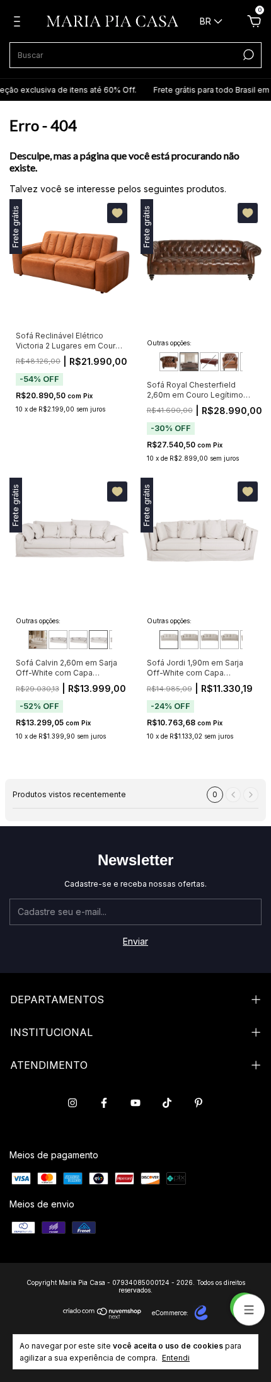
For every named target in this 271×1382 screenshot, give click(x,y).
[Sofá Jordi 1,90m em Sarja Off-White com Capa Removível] (168, 639)
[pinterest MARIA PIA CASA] (198, 1103)
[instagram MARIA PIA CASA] (72, 1103)
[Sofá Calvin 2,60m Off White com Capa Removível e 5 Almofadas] (98, 639)
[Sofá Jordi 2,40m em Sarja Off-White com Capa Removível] (229, 639)
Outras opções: (169, 343)
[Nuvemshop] (102, 1315)
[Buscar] (247, 55)
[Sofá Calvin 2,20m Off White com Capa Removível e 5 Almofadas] (58, 639)
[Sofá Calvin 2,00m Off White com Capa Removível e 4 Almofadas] (37, 639)
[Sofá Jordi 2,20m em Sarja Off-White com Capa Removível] (209, 639)
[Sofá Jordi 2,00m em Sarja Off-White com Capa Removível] (189, 639)
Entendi (176, 1357)
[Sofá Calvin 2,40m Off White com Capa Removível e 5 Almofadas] (78, 639)
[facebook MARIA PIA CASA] (104, 1103)
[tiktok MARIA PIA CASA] (167, 1103)
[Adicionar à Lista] (117, 213)
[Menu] (19, 23)
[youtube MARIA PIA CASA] (135, 1103)
